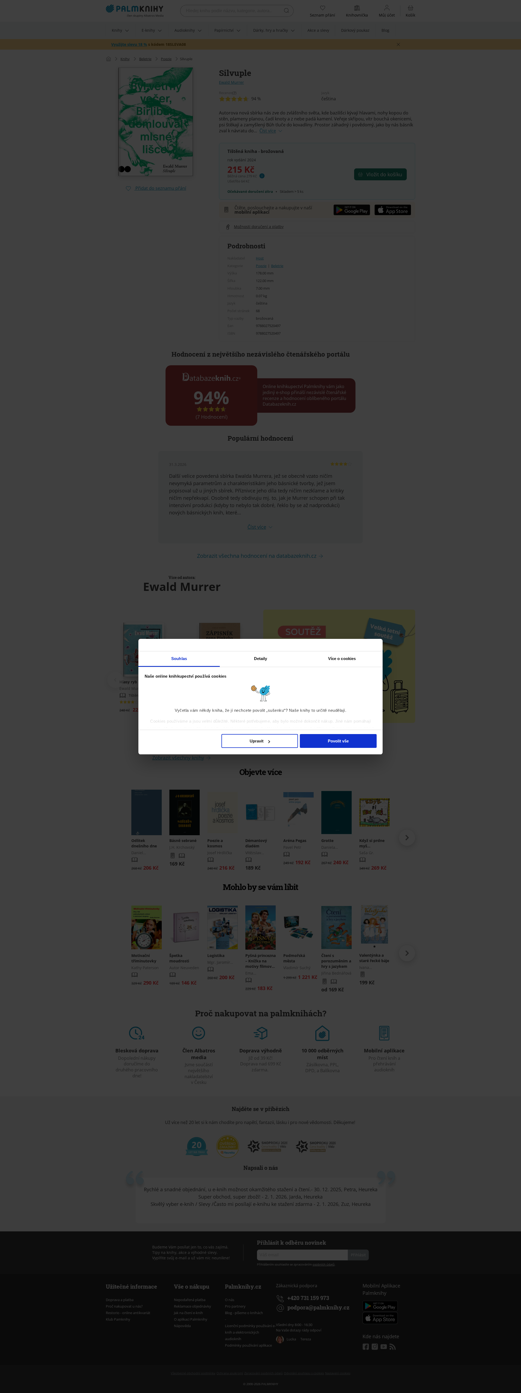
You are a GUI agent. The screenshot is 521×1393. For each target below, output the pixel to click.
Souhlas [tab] (179, 658)
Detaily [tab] (260, 658)
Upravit (256, 741)
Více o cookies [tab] (342, 658)
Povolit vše (338, 741)
